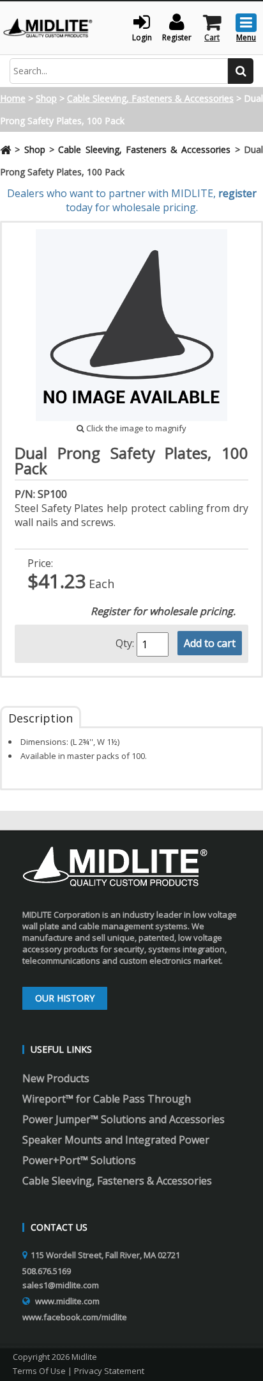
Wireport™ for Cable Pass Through (106, 1099)
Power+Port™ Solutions (79, 1160)
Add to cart (210, 643)
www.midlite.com (67, 1301)
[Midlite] (48, 27)
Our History (64, 998)
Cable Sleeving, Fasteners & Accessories (150, 98)
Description (40, 718)
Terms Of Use (39, 1371)
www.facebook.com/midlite (74, 1317)
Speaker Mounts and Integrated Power (115, 1140)
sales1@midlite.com (60, 1285)
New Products (55, 1078)
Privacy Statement (109, 1371)
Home (13, 98)
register (237, 193)
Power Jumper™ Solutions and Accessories (123, 1119)
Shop (46, 98)
